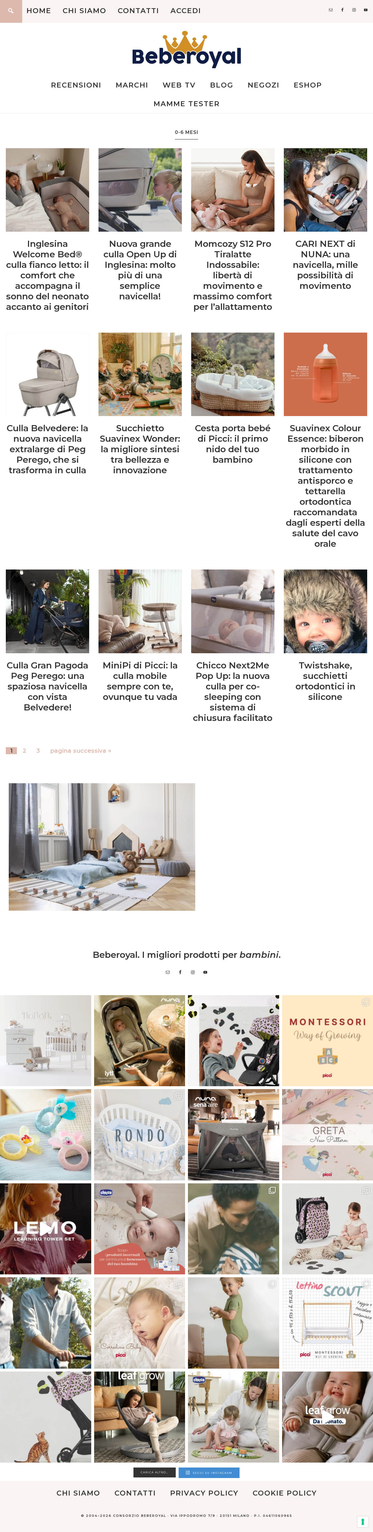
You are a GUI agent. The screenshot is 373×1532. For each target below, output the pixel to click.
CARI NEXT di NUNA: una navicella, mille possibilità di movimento (325, 264)
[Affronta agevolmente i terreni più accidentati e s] (45, 1323)
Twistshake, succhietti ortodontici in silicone (325, 681)
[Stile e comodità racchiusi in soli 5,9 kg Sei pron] (233, 1040)
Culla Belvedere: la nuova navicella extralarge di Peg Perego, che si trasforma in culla (47, 449)
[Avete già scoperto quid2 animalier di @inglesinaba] (45, 1417)
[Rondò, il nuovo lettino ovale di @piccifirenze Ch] (139, 1134)
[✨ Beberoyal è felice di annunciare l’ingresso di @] (45, 1040)
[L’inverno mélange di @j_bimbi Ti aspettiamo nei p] (233, 1323)
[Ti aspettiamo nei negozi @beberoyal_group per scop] (233, 1229)
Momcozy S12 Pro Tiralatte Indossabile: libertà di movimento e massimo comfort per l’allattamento (232, 275)
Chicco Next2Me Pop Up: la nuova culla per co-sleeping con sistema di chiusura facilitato (232, 691)
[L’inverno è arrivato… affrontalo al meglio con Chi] (139, 1229)
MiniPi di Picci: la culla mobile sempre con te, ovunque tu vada (140, 681)
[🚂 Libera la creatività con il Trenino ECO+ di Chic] (233, 1417)
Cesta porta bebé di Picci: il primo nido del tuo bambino (233, 444)
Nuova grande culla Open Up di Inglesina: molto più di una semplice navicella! (140, 270)
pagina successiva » (80, 750)
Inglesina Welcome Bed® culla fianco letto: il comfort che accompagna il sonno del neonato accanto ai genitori (47, 275)
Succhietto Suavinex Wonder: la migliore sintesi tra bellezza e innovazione (140, 449)
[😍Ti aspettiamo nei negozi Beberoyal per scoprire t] (139, 1323)
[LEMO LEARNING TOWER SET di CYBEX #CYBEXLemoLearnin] (45, 1229)
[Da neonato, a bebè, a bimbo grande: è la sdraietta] (139, 1417)
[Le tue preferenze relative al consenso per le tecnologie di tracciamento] (362, 1521)
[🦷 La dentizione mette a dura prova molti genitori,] (45, 1134)
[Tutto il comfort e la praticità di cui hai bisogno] (139, 1040)
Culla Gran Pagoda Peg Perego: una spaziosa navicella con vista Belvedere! (47, 686)
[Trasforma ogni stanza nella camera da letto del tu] (233, 1134)
